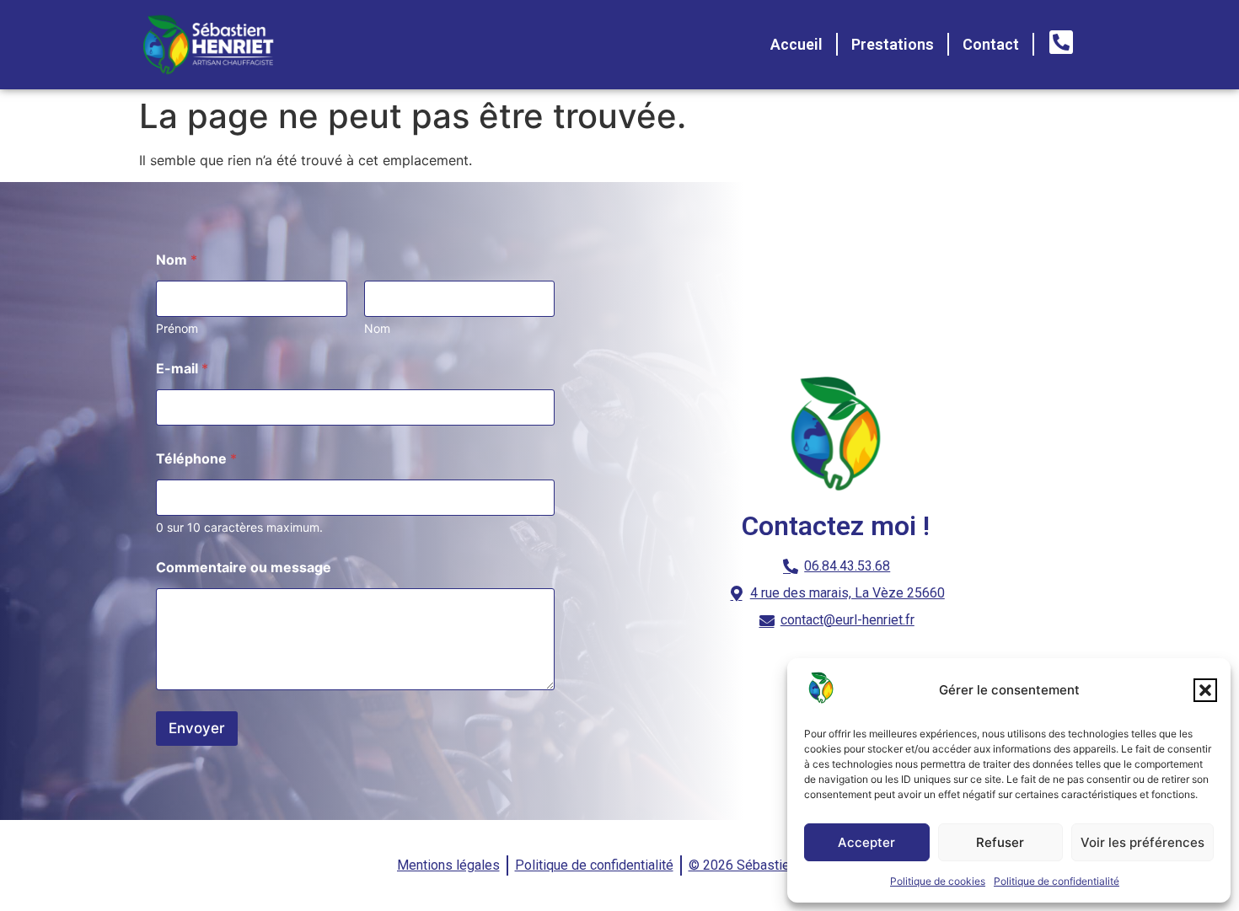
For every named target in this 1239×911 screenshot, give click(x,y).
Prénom (177, 328)
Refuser (1000, 842)
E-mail (182, 369)
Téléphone (196, 459)
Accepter (866, 842)
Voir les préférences (1142, 842)
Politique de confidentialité (1056, 881)
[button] (1205, 690)
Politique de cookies (937, 881)
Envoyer (197, 728)
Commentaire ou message (243, 568)
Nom (377, 328)
